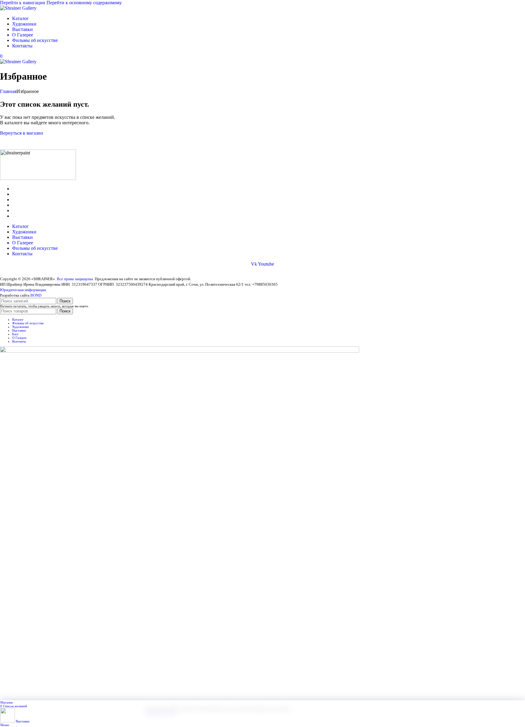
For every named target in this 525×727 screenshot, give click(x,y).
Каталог (20, 188)
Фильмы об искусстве (35, 210)
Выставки (22, 199)
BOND (35, 295)
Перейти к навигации (23, 2)
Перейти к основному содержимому (84, 2)
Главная (8, 91)
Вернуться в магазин (21, 133)
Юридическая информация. (23, 290)
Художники (24, 194)
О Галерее (22, 205)
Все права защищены (75, 279)
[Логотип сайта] (18, 8)
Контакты (22, 216)
